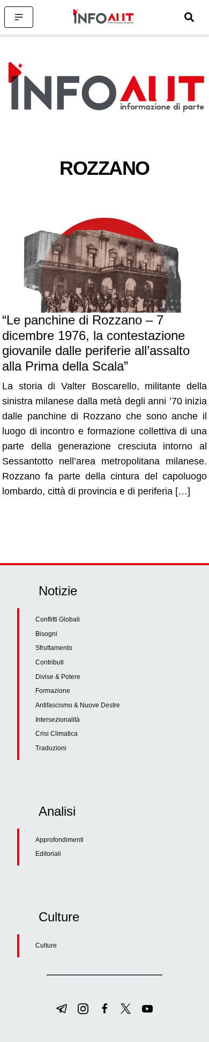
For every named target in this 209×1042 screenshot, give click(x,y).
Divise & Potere (57, 677)
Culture (46, 945)
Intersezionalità (57, 719)
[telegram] (61, 1008)
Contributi (49, 662)
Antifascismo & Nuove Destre (77, 705)
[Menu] (18, 17)
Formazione (52, 690)
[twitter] (126, 1008)
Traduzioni (50, 748)
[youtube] (147, 1008)
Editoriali (48, 854)
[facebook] (104, 1008)
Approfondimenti (59, 840)
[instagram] (83, 1008)
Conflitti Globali (57, 619)
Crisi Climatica (56, 733)
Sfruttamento (53, 648)
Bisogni (46, 634)
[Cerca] (189, 17)
